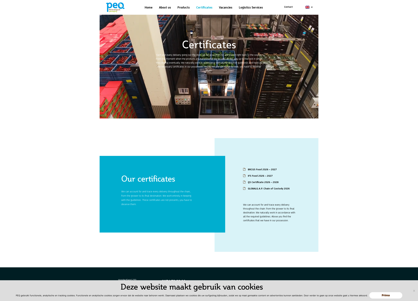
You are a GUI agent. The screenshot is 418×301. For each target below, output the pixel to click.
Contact (288, 7)
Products (183, 7)
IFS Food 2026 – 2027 (260, 175)
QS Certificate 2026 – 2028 (263, 182)
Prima (386, 295)
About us (165, 7)
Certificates (204, 7)
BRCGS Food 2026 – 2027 (262, 169)
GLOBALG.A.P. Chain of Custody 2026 (269, 188)
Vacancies (225, 7)
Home (149, 7)
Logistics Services (251, 7)
